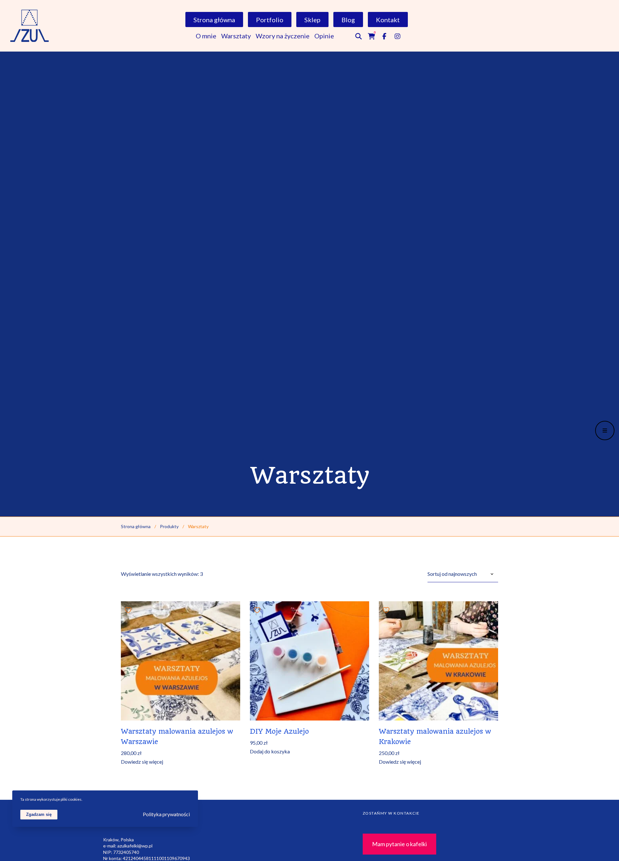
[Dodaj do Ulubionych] (129, 609)
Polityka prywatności (166, 814)
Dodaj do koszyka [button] (270, 751)
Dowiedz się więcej (142, 761)
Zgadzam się (39, 814)
